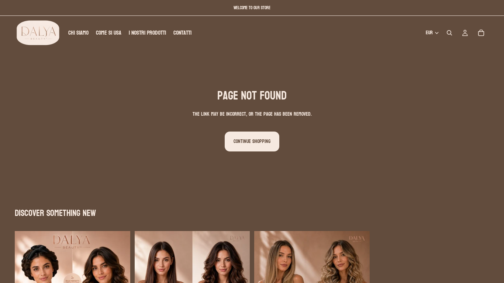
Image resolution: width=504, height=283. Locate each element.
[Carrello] (481, 33)
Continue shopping (252, 141)
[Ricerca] (449, 33)
